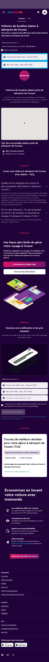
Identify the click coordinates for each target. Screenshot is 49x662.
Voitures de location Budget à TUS (17, 472)
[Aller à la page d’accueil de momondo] (15, 12)
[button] (3, 12)
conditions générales (38, 416)
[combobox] (10, 43)
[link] (24, 264)
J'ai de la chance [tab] (26, 458)
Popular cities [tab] (10, 458)
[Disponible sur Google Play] (7, 645)
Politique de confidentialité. (14, 418)
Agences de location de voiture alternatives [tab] (22, 452)
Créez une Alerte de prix (20, 543)
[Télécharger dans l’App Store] (21, 645)
